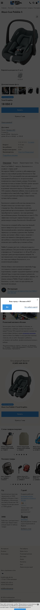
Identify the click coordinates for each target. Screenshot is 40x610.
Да (7, 307)
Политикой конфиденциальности (20, 607)
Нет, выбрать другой (30, 307)
